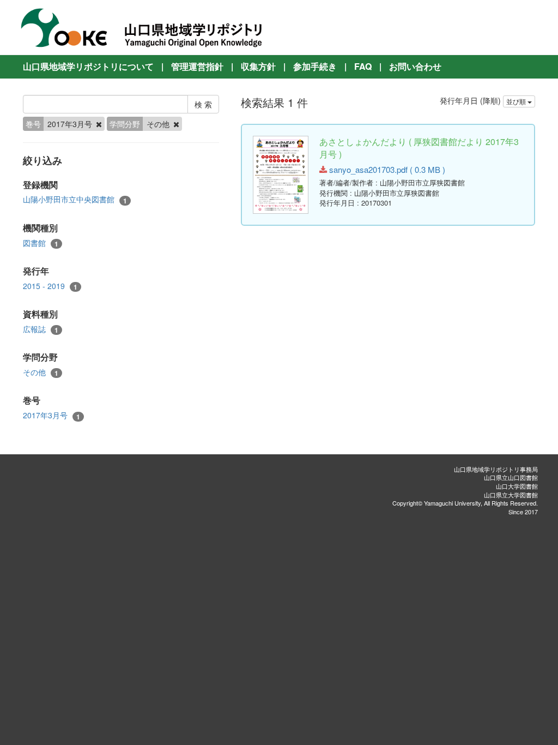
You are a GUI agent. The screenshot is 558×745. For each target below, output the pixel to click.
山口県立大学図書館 (511, 494)
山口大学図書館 (517, 486)
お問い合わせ (415, 66)
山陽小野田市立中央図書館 (75, 199)
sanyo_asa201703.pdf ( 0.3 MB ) (386, 169)
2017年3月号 (51, 415)
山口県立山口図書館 (511, 477)
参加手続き (315, 66)
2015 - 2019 (50, 286)
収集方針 (258, 66)
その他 (40, 372)
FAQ (363, 66)
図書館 (40, 243)
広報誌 (40, 329)
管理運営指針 (197, 66)
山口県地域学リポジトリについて (88, 66)
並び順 (516, 101)
